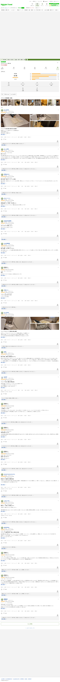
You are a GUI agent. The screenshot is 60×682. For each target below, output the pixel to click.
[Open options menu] (58, 110)
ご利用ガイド (34, 1)
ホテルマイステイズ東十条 (6, 63)
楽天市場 (51, 1)
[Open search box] (2, 94)
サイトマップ (40, 1)
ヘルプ (30, 1)
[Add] (57, 62)
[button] (4, 102)
